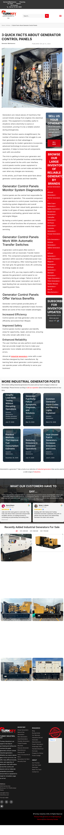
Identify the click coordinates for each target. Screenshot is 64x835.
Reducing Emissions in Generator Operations (32, 444)
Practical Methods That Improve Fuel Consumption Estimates (12, 441)
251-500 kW (34, 531)
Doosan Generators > (54, 235)
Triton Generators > (54, 281)
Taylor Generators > (54, 278)
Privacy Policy (38, 817)
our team (40, 385)
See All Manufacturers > (53, 290)
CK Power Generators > (52, 224)
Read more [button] (37, 519)
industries (37, 472)
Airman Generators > (54, 188)
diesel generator (9, 757)
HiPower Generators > (52, 254)
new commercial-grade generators (8, 748)
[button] (60, 16)
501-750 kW (44, 531)
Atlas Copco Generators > (52, 205)
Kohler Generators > (54, 259)
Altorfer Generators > (54, 199)
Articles (8, 25)
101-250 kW (24, 531)
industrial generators (19, 356)
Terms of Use (48, 817)
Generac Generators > (52, 243)
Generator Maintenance (8, 43)
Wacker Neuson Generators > (53, 285)
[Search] (47, 16)
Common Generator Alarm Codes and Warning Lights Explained (52, 406)
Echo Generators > (54, 239)
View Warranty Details (50, 819)
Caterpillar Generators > (52, 218)
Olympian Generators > (52, 274)
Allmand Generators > (52, 193)
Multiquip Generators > (52, 268)
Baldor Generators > (54, 209)
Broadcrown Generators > (52, 213)
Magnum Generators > (52, 263)
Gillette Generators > (54, 249)
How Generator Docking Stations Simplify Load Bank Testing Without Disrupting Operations (11, 396)
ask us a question (33, 387)
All (17, 531)
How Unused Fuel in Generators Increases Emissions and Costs (52, 441)
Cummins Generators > (52, 229)
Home (3, 25)
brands (14, 760)
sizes (1, 762)
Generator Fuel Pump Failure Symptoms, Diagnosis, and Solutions (31, 404)
